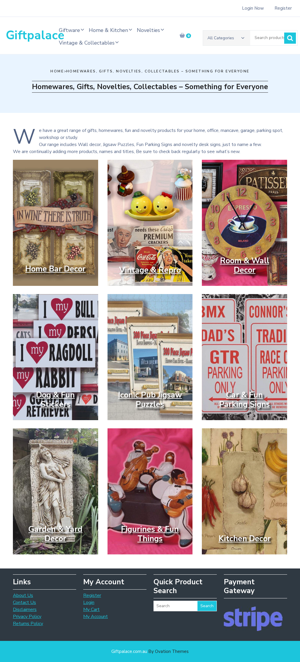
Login (88, 602)
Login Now (253, 8)
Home (57, 71)
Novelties (148, 30)
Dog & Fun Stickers (55, 400)
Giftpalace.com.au (150, 651)
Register (283, 8)
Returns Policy (28, 623)
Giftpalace (35, 35)
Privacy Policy (27, 616)
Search (290, 38)
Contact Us (24, 602)
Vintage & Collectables (87, 42)
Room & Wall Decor (244, 265)
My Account (95, 616)
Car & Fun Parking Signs (244, 400)
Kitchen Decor (245, 538)
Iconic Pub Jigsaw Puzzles (150, 400)
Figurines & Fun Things (150, 534)
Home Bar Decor (55, 269)
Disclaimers (25, 609)
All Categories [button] (220, 38)
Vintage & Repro (150, 270)
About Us (23, 595)
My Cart (91, 609)
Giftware (69, 30)
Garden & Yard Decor (55, 534)
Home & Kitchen (108, 30)
